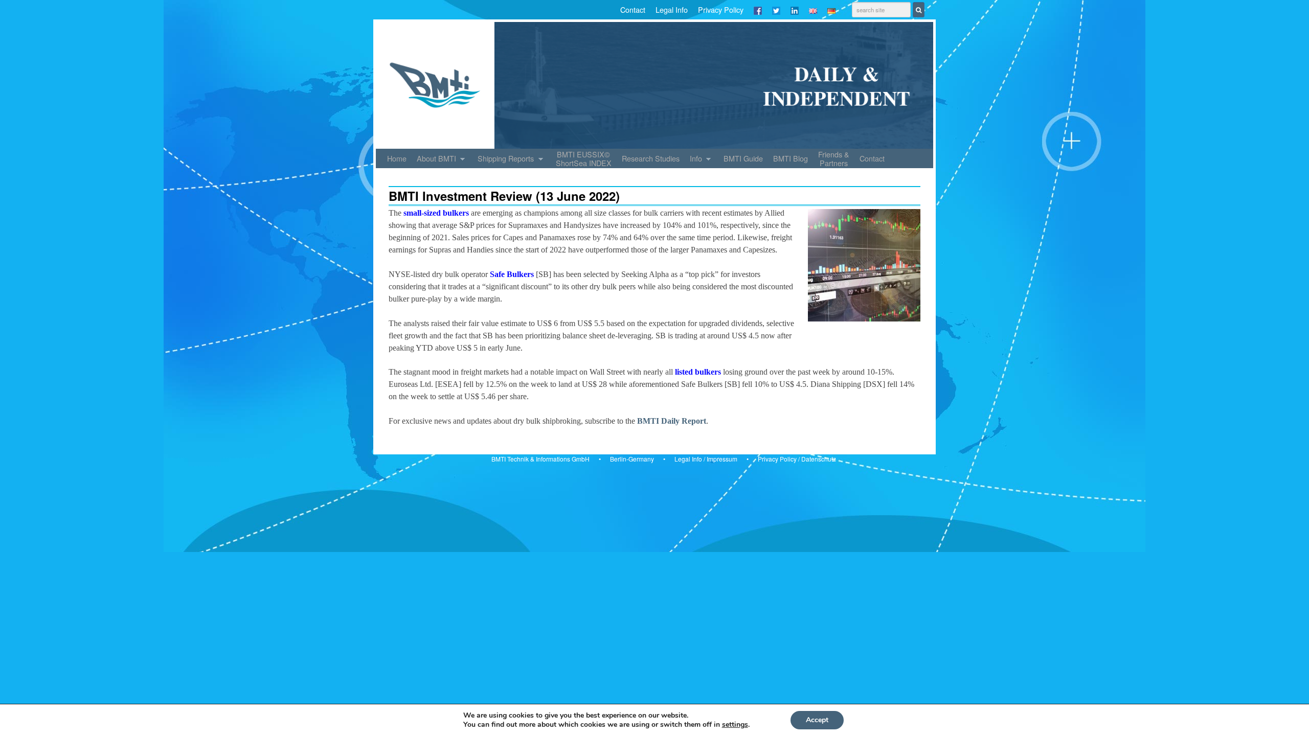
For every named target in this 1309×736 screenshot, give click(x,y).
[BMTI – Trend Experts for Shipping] (654, 85)
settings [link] (735, 724)
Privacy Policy (720, 9)
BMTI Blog (790, 158)
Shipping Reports (503, 160)
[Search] (918, 9)
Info (693, 160)
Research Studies (651, 158)
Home (397, 158)
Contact (632, 9)
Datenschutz (818, 458)
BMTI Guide (743, 158)
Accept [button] (817, 720)
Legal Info (672, 9)
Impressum (722, 458)
